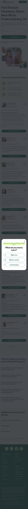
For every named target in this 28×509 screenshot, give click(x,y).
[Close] (24, 241)
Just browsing (14, 265)
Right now (14, 255)
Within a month (14, 260)
